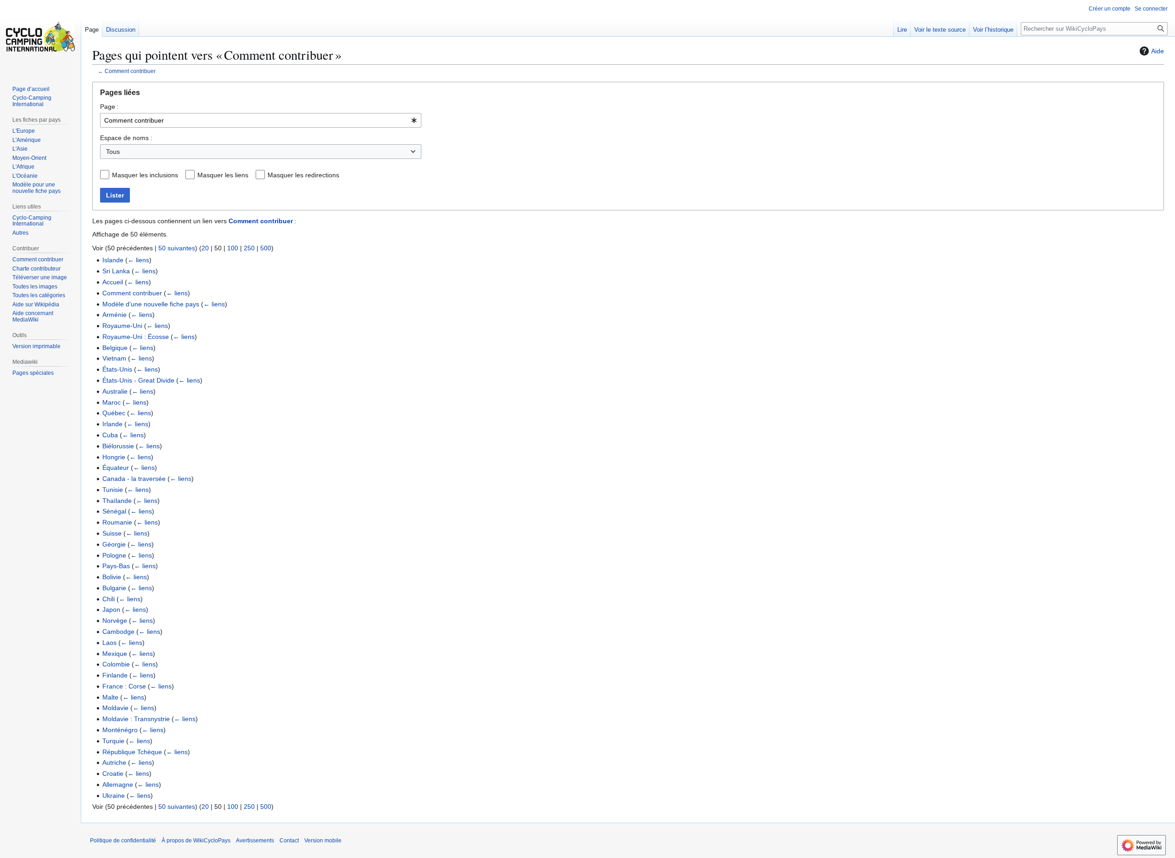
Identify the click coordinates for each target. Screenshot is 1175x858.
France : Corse (124, 686)
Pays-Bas (116, 566)
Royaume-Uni (122, 325)
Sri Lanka (116, 271)
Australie (115, 391)
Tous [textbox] (113, 151)
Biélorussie (118, 446)
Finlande (115, 675)
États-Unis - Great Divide (138, 380)
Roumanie (117, 522)
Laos (109, 642)
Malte (110, 697)
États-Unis (117, 369)
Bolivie (111, 577)
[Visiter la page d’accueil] (40, 36)
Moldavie (115, 707)
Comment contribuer (130, 71)
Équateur (115, 467)
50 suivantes (176, 248)
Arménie (114, 314)
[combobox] (260, 120)
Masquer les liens (222, 175)
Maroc (111, 402)
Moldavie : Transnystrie (136, 719)
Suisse (112, 533)
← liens (138, 260)
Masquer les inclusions (145, 175)
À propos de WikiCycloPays (196, 840)
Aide (1157, 51)
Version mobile (322, 840)
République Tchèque (132, 752)
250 (249, 248)
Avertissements (255, 840)
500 (265, 248)
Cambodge (118, 631)
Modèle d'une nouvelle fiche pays (150, 304)
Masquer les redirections (303, 175)
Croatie (112, 773)
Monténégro (120, 730)
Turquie (113, 741)
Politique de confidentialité (123, 840)
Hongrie (113, 457)
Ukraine (113, 795)
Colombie (116, 664)
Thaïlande (117, 500)
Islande (112, 260)
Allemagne (117, 784)
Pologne (114, 555)
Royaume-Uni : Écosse (135, 336)
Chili (108, 599)
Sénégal (114, 511)
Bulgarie (114, 588)
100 (232, 248)
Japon (111, 609)
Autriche (114, 762)
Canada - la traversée (134, 478)
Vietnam (114, 358)
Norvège (114, 620)
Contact (289, 840)
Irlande (112, 424)
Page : (109, 106)
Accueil (112, 282)
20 (205, 248)
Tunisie (112, 489)
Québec (113, 413)
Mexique (114, 653)
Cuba (110, 435)
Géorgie (114, 544)
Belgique (115, 347)
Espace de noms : (126, 137)
